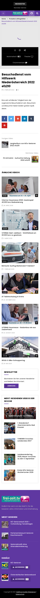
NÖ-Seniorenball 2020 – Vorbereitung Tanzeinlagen (22, 523)
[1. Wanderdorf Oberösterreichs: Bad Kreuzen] (9, 428)
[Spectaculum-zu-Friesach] (20, 413)
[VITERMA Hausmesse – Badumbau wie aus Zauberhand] (20, 314)
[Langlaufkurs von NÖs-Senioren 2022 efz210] (5, 144)
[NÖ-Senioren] (5, 565)
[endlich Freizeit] (20, 13)
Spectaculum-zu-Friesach (22, 415)
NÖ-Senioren (16, 563)
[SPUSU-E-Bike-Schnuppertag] (20, 347)
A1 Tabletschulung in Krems (13, 296)
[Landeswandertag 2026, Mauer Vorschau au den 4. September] (9, 459)
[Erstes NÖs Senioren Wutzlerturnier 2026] (9, 475)
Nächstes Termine (20, 8)
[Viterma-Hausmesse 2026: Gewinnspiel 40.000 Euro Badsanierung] (20, 187)
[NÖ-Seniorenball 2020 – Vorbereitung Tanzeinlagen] (5, 524)
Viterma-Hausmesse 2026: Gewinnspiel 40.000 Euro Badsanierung (17, 201)
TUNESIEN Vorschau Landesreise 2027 (25, 440)
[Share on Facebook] (4, 118)
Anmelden (11, 386)
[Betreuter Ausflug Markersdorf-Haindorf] (20, 252)
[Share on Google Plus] (18, 118)
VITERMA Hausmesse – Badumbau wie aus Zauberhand (19, 328)
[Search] (37, 13)
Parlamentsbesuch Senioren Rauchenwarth (22, 534)
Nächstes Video (32, 153)
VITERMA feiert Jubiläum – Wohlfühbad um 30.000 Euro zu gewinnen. (19, 234)
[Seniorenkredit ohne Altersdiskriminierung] (5, 547)
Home (4, 19)
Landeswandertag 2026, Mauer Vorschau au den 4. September (26, 456)
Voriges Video (7, 138)
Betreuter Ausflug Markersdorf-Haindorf (18, 266)
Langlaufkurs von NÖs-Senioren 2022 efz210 (23, 144)
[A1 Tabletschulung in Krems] (20, 283)
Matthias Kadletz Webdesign (26, 592)
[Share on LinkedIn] (24, 118)
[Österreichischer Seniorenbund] (5, 577)
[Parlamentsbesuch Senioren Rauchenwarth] (5, 535)
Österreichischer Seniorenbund (23, 575)
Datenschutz (20, 594)
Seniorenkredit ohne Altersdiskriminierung (19, 545)
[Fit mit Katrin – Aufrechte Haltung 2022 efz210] (35, 159)
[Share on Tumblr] (31, 118)
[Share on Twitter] (11, 118)
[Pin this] (4, 125)
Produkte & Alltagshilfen (17, 19)
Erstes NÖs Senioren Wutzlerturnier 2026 (25, 471)
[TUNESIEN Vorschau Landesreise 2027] (9, 443)
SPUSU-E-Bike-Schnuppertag (13, 360)
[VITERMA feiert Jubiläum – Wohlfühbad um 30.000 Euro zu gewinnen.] (20, 219)
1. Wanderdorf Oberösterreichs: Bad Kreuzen (26, 425)
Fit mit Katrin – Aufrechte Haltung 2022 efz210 (16, 159)
